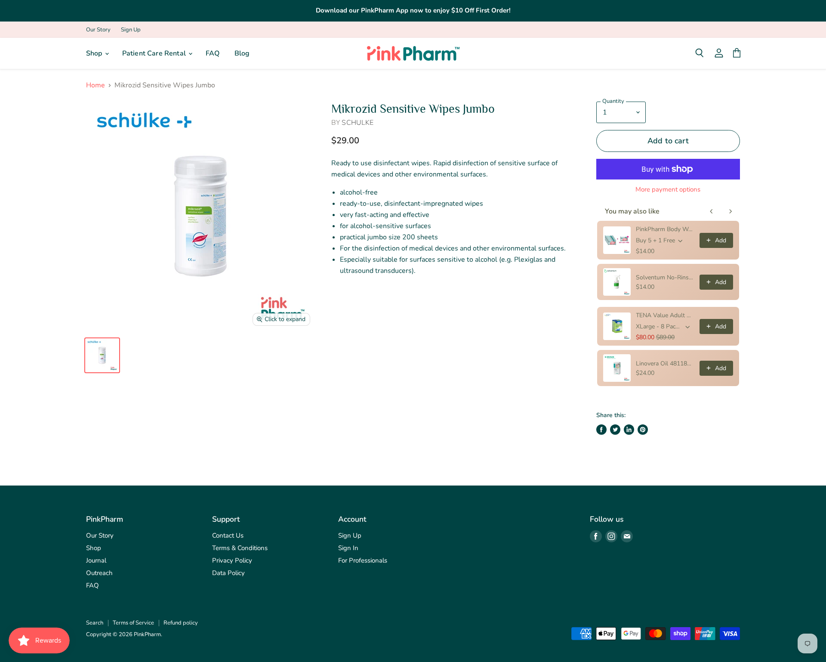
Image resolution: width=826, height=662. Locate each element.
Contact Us (227, 535)
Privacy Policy (232, 560)
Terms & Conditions (240, 548)
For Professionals (362, 560)
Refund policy (180, 623)
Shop (95, 53)
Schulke (357, 122)
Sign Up (131, 30)
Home (95, 85)
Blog (242, 53)
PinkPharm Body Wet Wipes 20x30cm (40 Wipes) (665, 229)
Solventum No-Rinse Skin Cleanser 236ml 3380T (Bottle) (665, 277)
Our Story (98, 30)
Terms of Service (133, 623)
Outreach (99, 573)
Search (94, 623)
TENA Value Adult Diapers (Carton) (665, 315)
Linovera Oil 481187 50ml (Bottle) (665, 363)
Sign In (348, 548)
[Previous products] (711, 211)
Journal (96, 560)
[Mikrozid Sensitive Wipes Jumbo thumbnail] (102, 355)
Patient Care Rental (155, 53)
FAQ (212, 53)
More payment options (667, 189)
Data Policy (228, 573)
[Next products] (730, 211)
